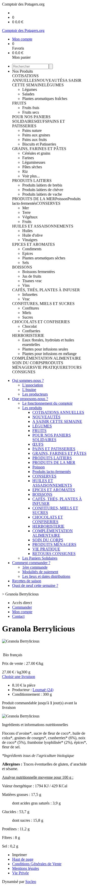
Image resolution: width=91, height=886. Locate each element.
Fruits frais (30, 108)
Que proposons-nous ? (30, 399)
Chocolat (29, 326)
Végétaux (30, 217)
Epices (27, 253)
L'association (32, 385)
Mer (25, 208)
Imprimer (19, 855)
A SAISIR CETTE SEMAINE (57, 421)
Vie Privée (20, 873)
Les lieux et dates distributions (46, 576)
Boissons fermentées (38, 272)
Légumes (29, 89)
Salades (28, 94)
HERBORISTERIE (28, 335)
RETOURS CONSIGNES (54, 553)
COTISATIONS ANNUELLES (25, 78)
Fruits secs (30, 112)
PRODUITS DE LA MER (33, 199)
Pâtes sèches (32, 167)
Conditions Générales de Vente (36, 864)
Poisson (61, 199)
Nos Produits (22, 71)
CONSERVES (48, 203)
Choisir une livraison (18, 676)
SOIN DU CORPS (27, 363)
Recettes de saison (26, 581)
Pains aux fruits (34, 139)
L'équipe (29, 389)
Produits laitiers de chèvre (42, 190)
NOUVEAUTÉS (51, 80)
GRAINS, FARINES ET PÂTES (39, 149)
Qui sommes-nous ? (28, 380)
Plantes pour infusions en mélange (49, 354)
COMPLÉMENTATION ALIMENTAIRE (46, 358)
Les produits (32, 408)
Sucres (27, 317)
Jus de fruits (31, 276)
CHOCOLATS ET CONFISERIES (41, 322)
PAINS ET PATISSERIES (53, 449)
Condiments (31, 249)
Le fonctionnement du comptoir (47, 403)
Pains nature (32, 130)
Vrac (26, 299)
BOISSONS (22, 267)
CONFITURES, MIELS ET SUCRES (43, 303)
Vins (26, 285)
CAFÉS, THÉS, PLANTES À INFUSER (46, 290)
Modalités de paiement (40, 572)
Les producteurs (35, 394)
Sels (25, 262)
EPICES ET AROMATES (33, 244)
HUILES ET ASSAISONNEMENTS (42, 226)
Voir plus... (31, 176)
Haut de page (22, 859)
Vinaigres (29, 240)
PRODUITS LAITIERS (32, 180)
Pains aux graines (36, 135)
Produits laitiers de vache (42, 194)
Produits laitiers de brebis (42, 185)
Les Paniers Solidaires (39, 558)
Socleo (30, 881)
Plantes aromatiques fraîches (44, 98)
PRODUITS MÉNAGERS (54, 544)
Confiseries (31, 331)
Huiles (27, 231)
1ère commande (35, 567)
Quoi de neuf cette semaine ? (35, 585)
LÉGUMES (54, 85)
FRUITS (19, 103)
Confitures (30, 308)
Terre (26, 212)
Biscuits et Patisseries (39, 144)
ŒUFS (41, 121)
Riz (25, 171)
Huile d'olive (32, 235)
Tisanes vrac (32, 281)
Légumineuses (33, 162)
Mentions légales (25, 868)
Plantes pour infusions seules (45, 349)
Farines (28, 158)
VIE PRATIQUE (49, 367)
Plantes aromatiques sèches (43, 258)
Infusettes (29, 294)
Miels (26, 313)
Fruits (26, 221)
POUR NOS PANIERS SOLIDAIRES (31, 119)
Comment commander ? (31, 563)
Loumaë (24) (43, 690)
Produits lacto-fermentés (51, 471)
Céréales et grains (36, 153)
